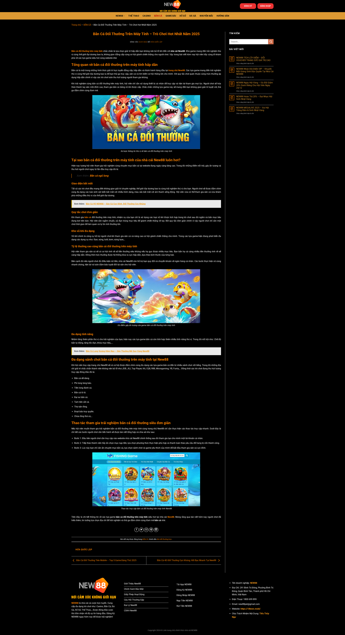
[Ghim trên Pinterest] (151, 530)
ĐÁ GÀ (192, 16)
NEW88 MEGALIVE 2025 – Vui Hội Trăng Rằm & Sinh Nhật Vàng (252, 109)
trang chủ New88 (176, 70)
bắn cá (87, 217)
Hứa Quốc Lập (156, 42)
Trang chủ (76, 25)
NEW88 (119, 16)
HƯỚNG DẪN (223, 16)
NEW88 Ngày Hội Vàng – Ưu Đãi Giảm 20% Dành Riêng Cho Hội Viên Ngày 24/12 (254, 85)
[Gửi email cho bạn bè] (146, 530)
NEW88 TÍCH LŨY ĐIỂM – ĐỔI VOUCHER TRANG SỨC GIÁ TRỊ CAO (253, 59)
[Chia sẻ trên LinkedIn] (156, 530)
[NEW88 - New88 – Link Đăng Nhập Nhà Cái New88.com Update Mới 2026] (172, 6)
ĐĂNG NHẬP (265, 6)
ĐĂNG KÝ (248, 6)
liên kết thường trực (164, 539)
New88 (171, 517)
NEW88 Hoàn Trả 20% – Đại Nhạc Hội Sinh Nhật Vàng (254, 97)
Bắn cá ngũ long (99, 175)
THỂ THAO (133, 16)
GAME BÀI (171, 16)
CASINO (147, 16)
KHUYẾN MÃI (206, 16)
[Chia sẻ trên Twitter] (141, 530)
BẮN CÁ (158, 16)
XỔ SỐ (183, 16)
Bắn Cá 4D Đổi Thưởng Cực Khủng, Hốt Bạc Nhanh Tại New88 (187, 560)
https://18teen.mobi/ (251, 609)
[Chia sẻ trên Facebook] (136, 530)
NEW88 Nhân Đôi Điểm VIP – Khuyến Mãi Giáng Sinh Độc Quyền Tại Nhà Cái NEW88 (255, 71)
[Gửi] (271, 41)
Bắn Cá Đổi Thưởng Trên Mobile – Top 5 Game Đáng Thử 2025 (106, 560)
